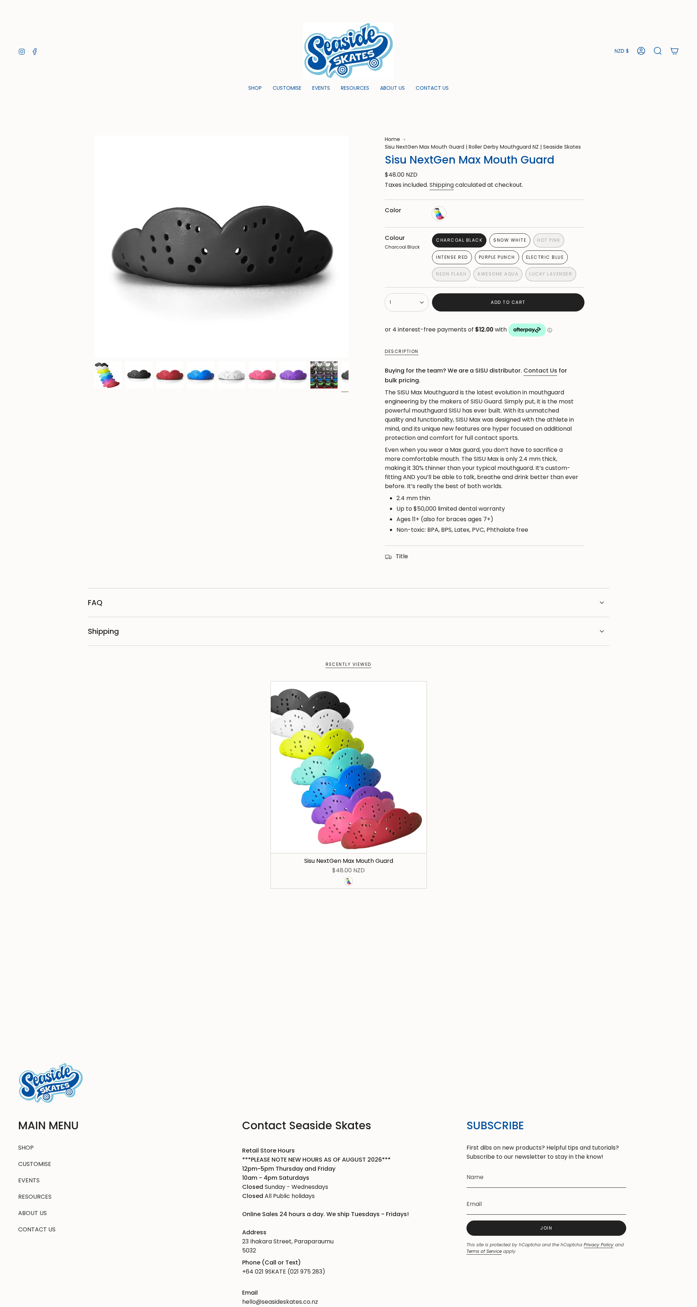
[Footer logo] (50, 1083)
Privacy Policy (599, 1245)
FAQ (95, 603)
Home (392, 139)
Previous (94, 247)
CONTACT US (37, 1229)
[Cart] (674, 51)
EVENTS (29, 1180)
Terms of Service (484, 1251)
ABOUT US (32, 1213)
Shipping (441, 185)
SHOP (26, 1147)
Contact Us (540, 370)
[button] (255, 88)
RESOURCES (35, 1197)
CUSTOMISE (34, 1164)
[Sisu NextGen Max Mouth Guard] (349, 767)
